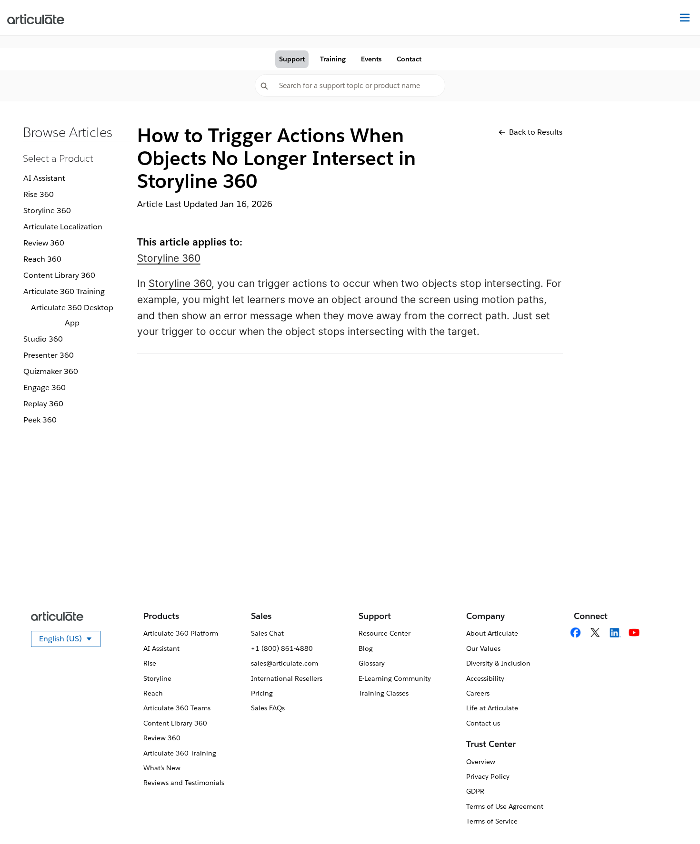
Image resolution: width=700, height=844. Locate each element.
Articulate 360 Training (64, 291)
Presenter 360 (48, 355)
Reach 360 (42, 259)
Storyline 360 (47, 211)
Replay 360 (43, 404)
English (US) (69, 640)
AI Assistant (44, 178)
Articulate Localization (62, 227)
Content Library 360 (59, 275)
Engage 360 (44, 388)
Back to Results (535, 132)
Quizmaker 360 (50, 371)
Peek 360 (40, 420)
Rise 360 (38, 194)
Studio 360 (43, 339)
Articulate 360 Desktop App (72, 315)
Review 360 (43, 243)
